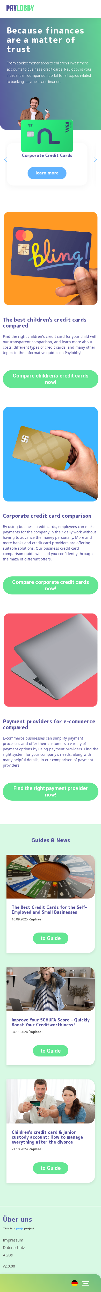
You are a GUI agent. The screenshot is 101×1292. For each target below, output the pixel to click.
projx (19, 1228)
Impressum (13, 1240)
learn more (50, 173)
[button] (95, 159)
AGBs (8, 1255)
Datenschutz (14, 1247)
